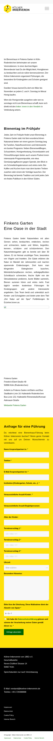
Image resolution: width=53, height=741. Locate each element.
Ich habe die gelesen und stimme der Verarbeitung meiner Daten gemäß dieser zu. (26, 622)
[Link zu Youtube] (47, 734)
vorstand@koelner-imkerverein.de (25, 689)
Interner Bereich (9, 719)
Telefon (7, 461)
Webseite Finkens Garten (15, 405)
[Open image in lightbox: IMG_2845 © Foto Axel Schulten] (10, 213)
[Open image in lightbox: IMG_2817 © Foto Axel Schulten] (5, 213)
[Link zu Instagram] (43, 734)
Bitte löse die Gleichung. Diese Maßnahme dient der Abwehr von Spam (26, 606)
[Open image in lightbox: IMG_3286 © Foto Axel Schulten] (17, 213)
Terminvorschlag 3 (12, 551)
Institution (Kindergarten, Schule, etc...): (22, 483)
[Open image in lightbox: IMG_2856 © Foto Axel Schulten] (7, 213)
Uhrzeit (7, 562)
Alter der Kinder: (11, 517)
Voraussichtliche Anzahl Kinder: (18, 495)
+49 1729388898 (18, 692)
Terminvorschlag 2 (12, 540)
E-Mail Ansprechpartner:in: (16, 472)
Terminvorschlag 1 (12, 528)
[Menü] (45, 9)
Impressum (8, 707)
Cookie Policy (9, 715)
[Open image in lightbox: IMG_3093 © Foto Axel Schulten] (12, 213)
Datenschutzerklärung (27, 619)
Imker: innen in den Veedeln (28, 107)
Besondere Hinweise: (13, 574)
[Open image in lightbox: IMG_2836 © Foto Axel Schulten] (2, 213)
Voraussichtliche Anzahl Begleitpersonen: (22, 506)
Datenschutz (8, 711)
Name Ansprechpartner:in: (16, 449)
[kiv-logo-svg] (22, 9)
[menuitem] (45, 9)
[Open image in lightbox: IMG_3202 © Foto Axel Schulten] (15, 213)
